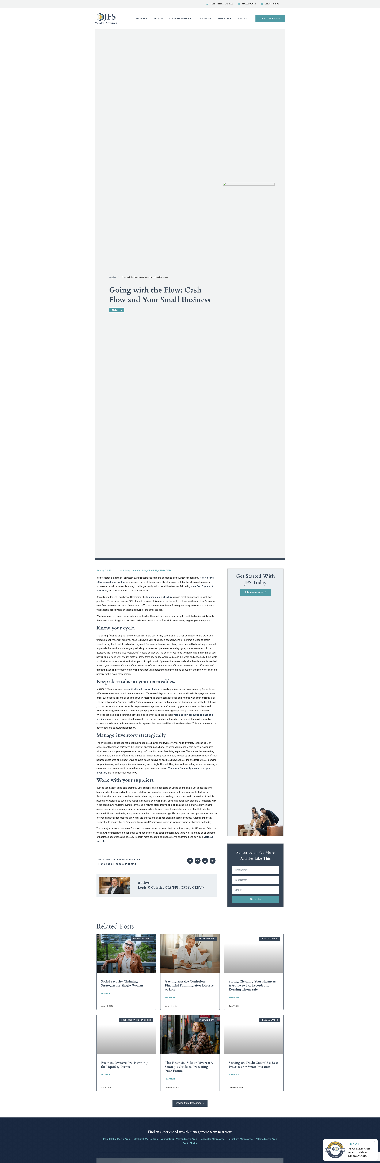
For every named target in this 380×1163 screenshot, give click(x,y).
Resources (223, 18)
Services (140, 18)
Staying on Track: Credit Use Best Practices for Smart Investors (253, 1065)
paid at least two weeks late (144, 689)
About (157, 18)
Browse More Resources (188, 1103)
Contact (242, 18)
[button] (190, 861)
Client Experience (179, 18)
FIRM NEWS (353, 1144)
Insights (112, 277)
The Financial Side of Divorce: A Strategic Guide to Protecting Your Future (189, 1067)
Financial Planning (124, 863)
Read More (106, 993)
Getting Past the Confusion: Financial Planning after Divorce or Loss (189, 985)
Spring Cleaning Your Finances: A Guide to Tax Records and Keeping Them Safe (252, 985)
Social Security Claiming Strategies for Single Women (122, 983)
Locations (203, 18)
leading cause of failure (159, 597)
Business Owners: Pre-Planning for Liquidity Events (124, 1065)
